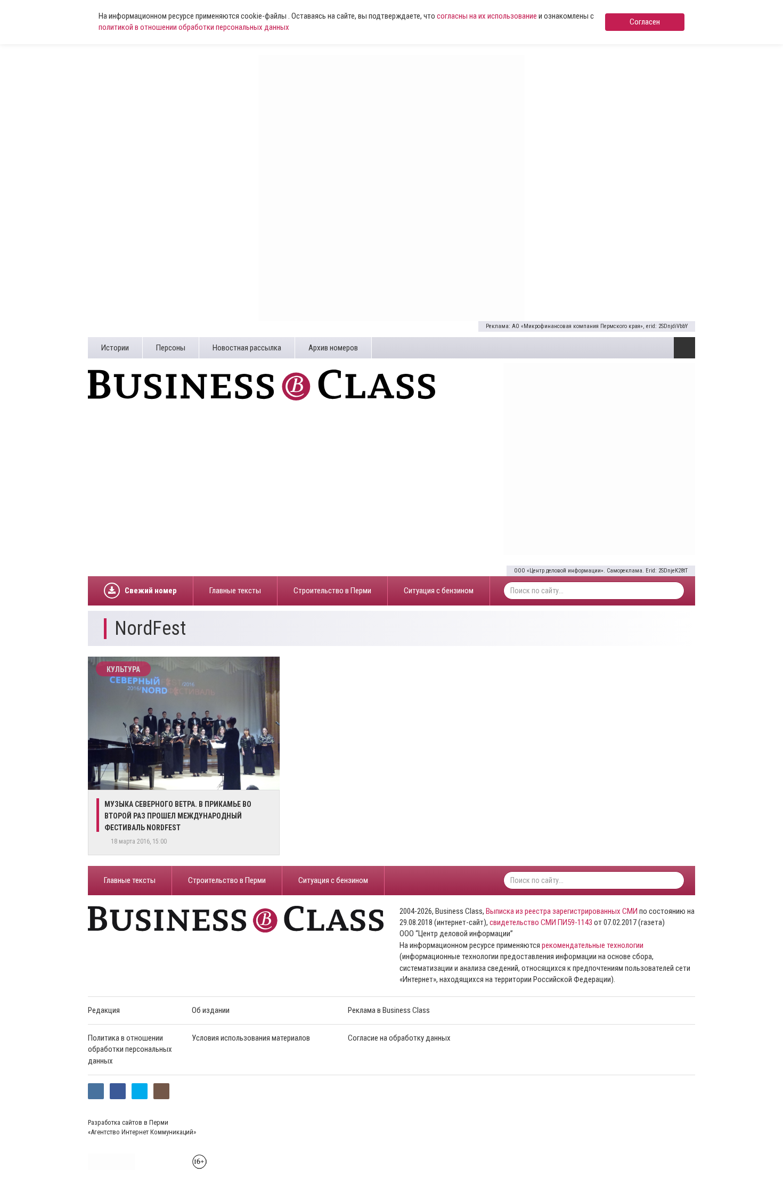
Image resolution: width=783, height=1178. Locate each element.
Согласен (645, 22)
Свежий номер (151, 590)
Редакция (104, 1010)
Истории (115, 348)
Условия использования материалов (251, 1038)
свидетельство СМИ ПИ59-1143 (541, 922)
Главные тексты (235, 590)
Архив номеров (333, 348)
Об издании (211, 1010)
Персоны (170, 348)
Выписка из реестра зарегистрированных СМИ (562, 911)
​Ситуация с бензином (439, 590)
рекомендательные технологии (592, 945)
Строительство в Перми (332, 590)
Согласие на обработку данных (399, 1038)
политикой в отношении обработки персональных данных (194, 27)
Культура (123, 669)
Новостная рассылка (247, 348)
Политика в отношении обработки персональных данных (130, 1049)
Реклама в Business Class (389, 1010)
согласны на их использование (487, 16)
